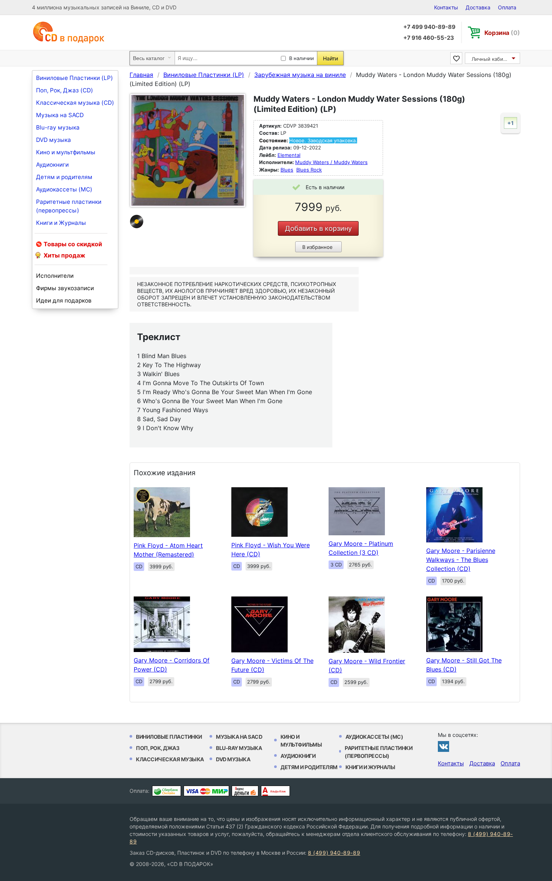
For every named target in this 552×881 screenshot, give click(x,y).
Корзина (502, 32)
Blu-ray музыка (58, 127)
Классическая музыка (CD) (75, 102)
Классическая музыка (170, 759)
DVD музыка (53, 139)
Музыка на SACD (60, 115)
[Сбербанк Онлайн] (166, 791)
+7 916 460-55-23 (428, 37)
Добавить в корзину (318, 228)
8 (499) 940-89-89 (334, 852)
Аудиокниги (52, 164)
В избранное (317, 247)
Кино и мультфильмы (65, 152)
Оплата (507, 7)
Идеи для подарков (64, 300)
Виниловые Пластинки (169, 736)
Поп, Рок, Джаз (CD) (64, 90)
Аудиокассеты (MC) (64, 189)
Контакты (446, 7)
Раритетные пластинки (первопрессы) (68, 206)
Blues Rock (309, 170)
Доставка (478, 7)
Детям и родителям (64, 177)
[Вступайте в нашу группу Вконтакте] (443, 746)
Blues (287, 170)
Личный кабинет (492, 59)
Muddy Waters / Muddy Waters (331, 162)
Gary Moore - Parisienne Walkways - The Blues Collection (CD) (460, 559)
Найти (330, 58)
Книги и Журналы (61, 222)
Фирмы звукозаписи (65, 288)
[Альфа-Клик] (275, 791)
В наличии (301, 58)
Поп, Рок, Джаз (157, 748)
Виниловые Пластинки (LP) (74, 77)
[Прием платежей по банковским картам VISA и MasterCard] (206, 791)
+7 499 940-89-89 (429, 26)
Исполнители (55, 275)
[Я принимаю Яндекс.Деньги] (245, 791)
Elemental (289, 155)
